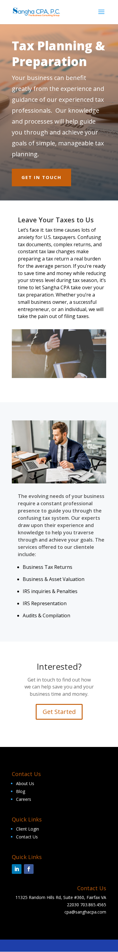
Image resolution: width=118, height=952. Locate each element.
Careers (23, 799)
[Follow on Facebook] (29, 869)
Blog (20, 791)
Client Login (27, 829)
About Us (25, 783)
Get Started (59, 712)
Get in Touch (41, 177)
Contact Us (27, 837)
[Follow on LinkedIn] (16, 869)
